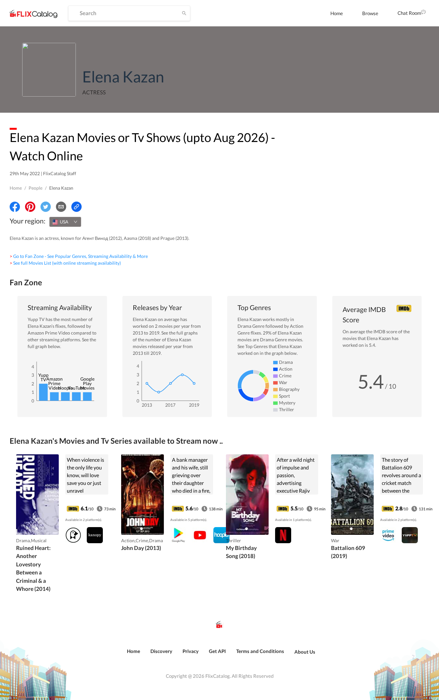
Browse (370, 13)
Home (336, 13)
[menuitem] (336, 13)
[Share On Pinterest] (30, 207)
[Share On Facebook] (15, 207)
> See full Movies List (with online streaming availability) (65, 263)
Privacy (191, 651)
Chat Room (409, 13)
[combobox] (65, 222)
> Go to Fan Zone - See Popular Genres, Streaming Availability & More (79, 256)
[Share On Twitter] (45, 207)
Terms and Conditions (260, 651)
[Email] (61, 207)
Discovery (161, 651)
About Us (304, 652)
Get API (217, 651)
